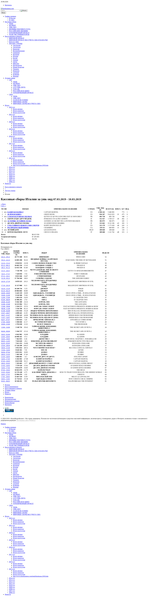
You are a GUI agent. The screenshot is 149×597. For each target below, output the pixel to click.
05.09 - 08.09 (5, 300)
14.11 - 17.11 (5, 274)
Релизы (7, 385)
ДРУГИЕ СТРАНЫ (15, 43)
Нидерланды (17, 65)
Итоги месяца (18, 109)
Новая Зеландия (18, 67)
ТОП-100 (16, 89)
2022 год (12, 107)
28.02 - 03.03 (5, 363)
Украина (16, 69)
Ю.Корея (16, 74)
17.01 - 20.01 (5, 377)
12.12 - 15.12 (5, 263)
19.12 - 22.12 (5, 260)
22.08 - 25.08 (5, 304)
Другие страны (10, 190)
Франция (16, 71)
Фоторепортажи (10, 399)
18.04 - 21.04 (5, 348)
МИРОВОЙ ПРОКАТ (16, 38)
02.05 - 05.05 (5, 343)
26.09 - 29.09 (5, 293)
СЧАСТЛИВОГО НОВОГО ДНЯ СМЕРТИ (23, 225)
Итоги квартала (18, 111)
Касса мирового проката (13, 36)
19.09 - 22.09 (5, 295)
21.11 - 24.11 (5, 271)
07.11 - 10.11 (5, 276)
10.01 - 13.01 (5, 379)
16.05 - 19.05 (5, 339)
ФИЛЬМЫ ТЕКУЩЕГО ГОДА (19, 29)
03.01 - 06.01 (5, 381)
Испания (16, 54)
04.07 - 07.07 (5, 320)
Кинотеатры (9, 397)
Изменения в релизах (12, 401)
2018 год (12, 136)
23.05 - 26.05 (5, 337)
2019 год (12, 129)
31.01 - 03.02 (5, 372)
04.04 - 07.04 (5, 352)
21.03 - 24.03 (5, 357)
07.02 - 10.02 (5, 370)
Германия (16, 53)
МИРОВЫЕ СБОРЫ (20, 102)
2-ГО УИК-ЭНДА (19, 87)
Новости (8, 183)
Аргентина (17, 47)
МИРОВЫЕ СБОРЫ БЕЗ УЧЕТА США (26, 103)
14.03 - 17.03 (5, 359)
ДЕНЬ (11, 23)
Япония (15, 76)
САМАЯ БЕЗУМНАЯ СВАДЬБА (19, 216)
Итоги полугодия (19, 112)
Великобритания (19, 51)
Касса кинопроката (11, 386)
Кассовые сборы (10, 22)
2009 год (12, 176)
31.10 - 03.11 (5, 278)
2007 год (12, 180)
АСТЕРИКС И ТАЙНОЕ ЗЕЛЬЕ (19, 221)
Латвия (15, 60)
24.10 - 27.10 (5, 281)
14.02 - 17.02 (5, 368)
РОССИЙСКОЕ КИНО (21, 91)
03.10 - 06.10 (5, 291)
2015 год (12, 158)
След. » (3, 206)
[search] (23, 10)
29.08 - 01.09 (5, 302)
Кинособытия (9, 403)
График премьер (10, 16)
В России (12, 18)
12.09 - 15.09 (5, 297)
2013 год (12, 169)
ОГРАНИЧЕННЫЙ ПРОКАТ (19, 33)
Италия (15, 56)
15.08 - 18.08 (5, 306)
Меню (3, 13)
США (11, 94)
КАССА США (14, 42)
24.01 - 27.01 (5, 374)
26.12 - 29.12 (5, 257)
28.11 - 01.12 (5, 267)
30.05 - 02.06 (5, 334)
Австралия (16, 45)
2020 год (12, 122)
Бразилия (16, 49)
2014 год (12, 167)
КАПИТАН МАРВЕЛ (15, 212)
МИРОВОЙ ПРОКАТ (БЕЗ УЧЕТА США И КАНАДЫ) (28, 40)
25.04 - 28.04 (5, 345)
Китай (15, 58)
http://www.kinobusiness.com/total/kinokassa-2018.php (30, 165)
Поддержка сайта (23, 420)
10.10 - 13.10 (5, 288)
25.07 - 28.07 (5, 313)
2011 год (12, 172)
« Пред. (3, 204)
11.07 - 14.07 (5, 317)
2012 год (12, 171)
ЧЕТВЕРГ (12, 25)
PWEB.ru (32, 420)
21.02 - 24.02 (5, 365)
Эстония (16, 73)
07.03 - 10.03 (5, 361)
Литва (15, 62)
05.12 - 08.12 (5, 265)
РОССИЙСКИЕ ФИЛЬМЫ (18, 31)
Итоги (7, 105)
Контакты (8, 5)
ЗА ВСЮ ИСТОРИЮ (20, 100)
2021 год (12, 114)
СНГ (10, 80)
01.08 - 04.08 (5, 311)
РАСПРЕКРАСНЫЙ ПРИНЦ (18, 227)
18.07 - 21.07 (5, 315)
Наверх (3, 424)
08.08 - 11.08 (5, 308)
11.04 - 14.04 (5, 350)
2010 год (12, 174)
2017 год (12, 143)
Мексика (16, 63)
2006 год (12, 182)
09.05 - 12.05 (5, 341)
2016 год (12, 151)
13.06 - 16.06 (5, 327)
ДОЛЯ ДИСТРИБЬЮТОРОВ (19, 34)
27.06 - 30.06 (5, 322)
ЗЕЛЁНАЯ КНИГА (14, 214)
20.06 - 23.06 (5, 324)
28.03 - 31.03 (5, 354)
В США (11, 20)
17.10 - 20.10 (5, 285)
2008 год (12, 178)
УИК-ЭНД (12, 27)
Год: (2, 249)
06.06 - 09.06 (5, 331)
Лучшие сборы (10, 78)
